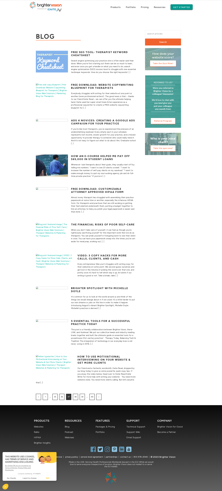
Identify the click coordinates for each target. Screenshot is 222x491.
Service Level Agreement (92, 457)
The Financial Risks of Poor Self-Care (103, 224)
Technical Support (135, 426)
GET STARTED (181, 7)
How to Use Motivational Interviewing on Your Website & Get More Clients (104, 359)
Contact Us (125, 457)
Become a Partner (166, 432)
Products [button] (115, 7)
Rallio (36, 432)
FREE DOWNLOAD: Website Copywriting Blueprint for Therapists (102, 86)
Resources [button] (159, 7)
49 (92, 397)
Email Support (133, 437)
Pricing (145, 7)
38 (75, 397)
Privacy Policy (71, 457)
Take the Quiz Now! (163, 63)
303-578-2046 (140, 457)
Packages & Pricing (105, 426)
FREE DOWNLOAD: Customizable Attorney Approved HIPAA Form (97, 190)
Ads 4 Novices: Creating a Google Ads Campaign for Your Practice (103, 122)
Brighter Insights (42, 442)
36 (62, 397)
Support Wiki (133, 432)
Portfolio (131, 7)
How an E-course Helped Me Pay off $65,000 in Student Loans (100, 158)
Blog (67, 426)
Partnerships (111, 457)
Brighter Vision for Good (170, 426)
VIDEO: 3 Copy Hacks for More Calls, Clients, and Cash (102, 257)
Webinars (69, 437)
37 (69, 397)
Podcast (69, 432)
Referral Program (163, 121)
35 (55, 397)
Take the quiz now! (163, 148)
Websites (39, 426)
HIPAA (37, 437)
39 (82, 397)
